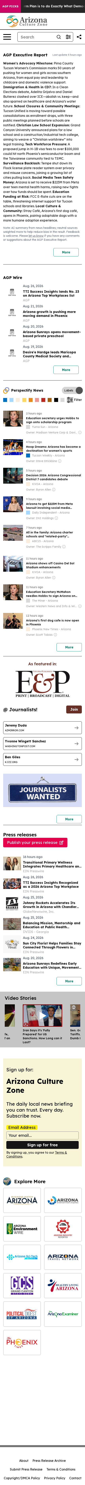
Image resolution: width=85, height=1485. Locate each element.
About (23, 1461)
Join (74, 709)
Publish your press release (32, 842)
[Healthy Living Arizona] (63, 1285)
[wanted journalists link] (42, 684)
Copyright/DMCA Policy (22, 1478)
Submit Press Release (26, 1469)
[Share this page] (79, 37)
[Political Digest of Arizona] (22, 1314)
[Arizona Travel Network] (63, 1257)
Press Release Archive (49, 1461)
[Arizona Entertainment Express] (63, 1200)
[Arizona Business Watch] (22, 1200)
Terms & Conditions (60, 1469)
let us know (36, 236)
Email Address (22, 1127)
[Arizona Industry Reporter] (63, 1228)
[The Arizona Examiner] (63, 1314)
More (66, 252)
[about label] (28, 427)
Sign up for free (42, 1144)
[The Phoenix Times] (22, 1342)
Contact (75, 1478)
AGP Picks (10, 6)
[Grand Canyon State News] (22, 1285)
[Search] (58, 36)
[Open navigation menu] (7, 37)
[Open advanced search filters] (68, 36)
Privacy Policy (54, 1478)
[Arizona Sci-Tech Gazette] (22, 1257)
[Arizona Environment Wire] (22, 1228)
